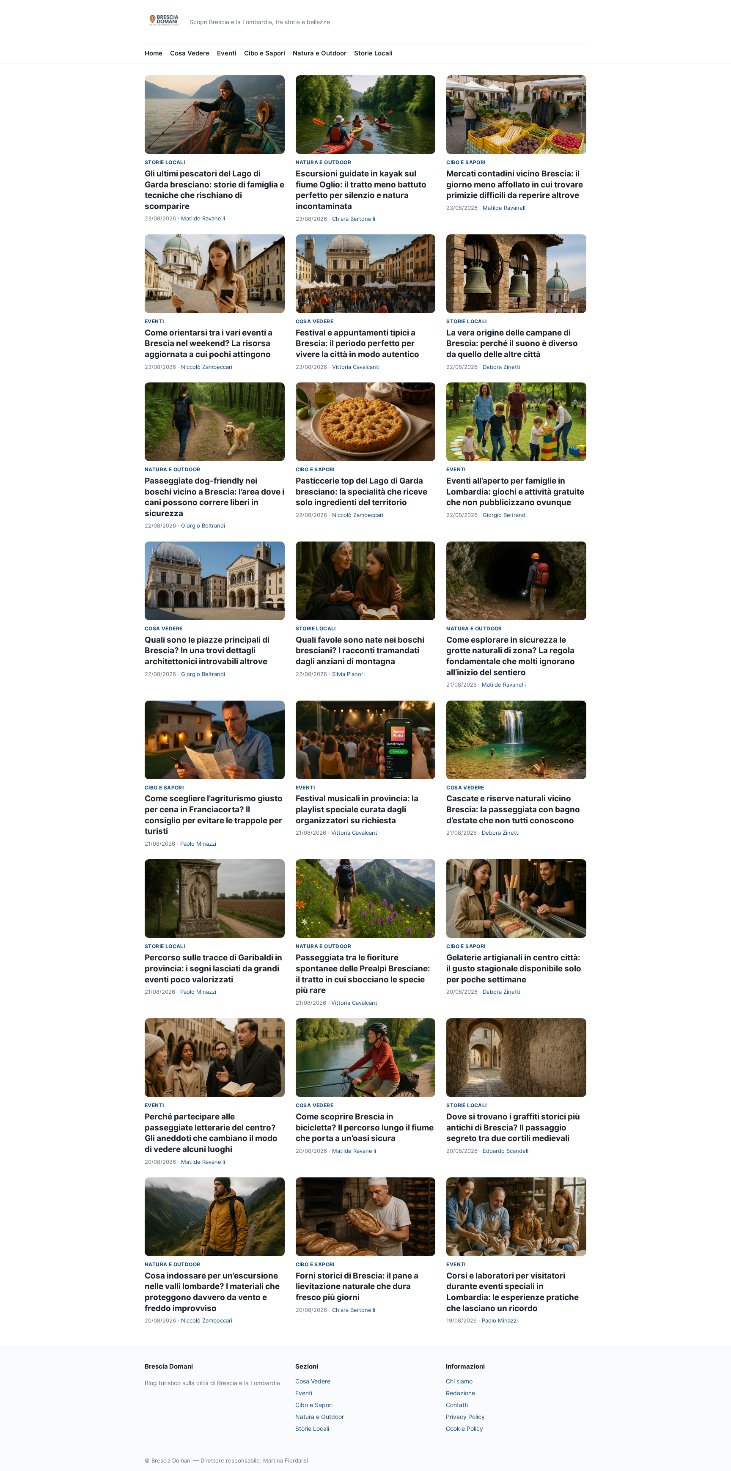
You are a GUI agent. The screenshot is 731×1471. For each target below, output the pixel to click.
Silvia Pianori (348, 674)
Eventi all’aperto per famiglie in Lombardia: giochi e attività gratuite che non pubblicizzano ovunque (515, 491)
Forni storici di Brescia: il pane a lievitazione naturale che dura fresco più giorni (357, 1286)
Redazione (460, 1393)
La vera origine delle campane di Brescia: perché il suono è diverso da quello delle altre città (512, 343)
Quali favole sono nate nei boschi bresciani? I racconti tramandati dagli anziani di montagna (360, 650)
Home (153, 53)
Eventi (226, 53)
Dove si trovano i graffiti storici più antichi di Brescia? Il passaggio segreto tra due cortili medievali (513, 1127)
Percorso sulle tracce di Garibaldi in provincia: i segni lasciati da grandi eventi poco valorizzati (213, 968)
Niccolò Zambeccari (206, 366)
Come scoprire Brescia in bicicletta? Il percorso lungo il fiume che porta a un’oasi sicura (365, 1127)
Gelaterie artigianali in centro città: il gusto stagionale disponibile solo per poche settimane (513, 968)
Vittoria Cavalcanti (355, 366)
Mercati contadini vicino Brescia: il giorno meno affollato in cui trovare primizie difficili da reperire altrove (514, 184)
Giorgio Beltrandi (203, 525)
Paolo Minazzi (198, 843)
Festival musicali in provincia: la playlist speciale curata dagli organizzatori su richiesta (357, 809)
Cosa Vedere (189, 53)
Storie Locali (373, 53)
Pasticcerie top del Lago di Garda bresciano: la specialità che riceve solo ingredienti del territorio (361, 491)
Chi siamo (459, 1381)
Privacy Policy (465, 1416)
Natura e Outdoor (319, 53)
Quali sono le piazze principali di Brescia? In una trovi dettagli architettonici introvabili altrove (207, 650)
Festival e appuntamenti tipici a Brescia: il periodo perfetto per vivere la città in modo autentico (357, 343)
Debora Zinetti (501, 366)
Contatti (457, 1404)
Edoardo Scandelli (506, 1150)
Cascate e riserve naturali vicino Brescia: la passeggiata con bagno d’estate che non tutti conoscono (513, 809)
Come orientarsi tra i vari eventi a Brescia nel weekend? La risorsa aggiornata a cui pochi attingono (208, 343)
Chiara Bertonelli (353, 218)
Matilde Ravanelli (203, 218)
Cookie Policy (464, 1428)
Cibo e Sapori (264, 53)
